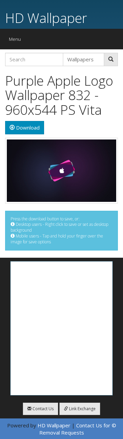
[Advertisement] (61, 328)
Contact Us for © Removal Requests (77, 429)
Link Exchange (82, 409)
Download (27, 127)
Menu (17, 41)
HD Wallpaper (46, 18)
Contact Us (42, 409)
